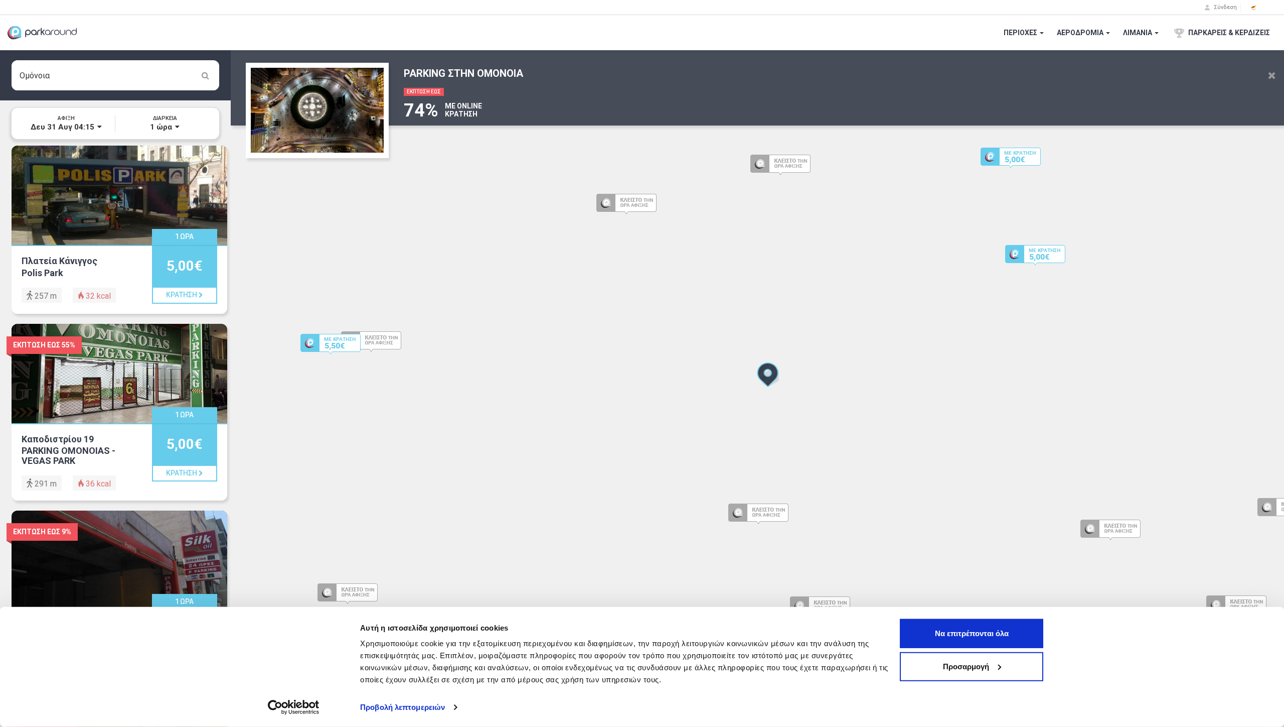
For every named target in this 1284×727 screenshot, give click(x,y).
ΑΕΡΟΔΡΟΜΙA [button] (1081, 33)
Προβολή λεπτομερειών (402, 707)
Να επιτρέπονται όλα (972, 633)
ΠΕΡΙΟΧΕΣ (1021, 33)
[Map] (757, 388)
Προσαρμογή (966, 666)
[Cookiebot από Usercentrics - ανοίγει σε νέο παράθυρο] (294, 707)
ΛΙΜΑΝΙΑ (1138, 33)
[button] (1254, 8)
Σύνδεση (1224, 7)
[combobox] (115, 75)
